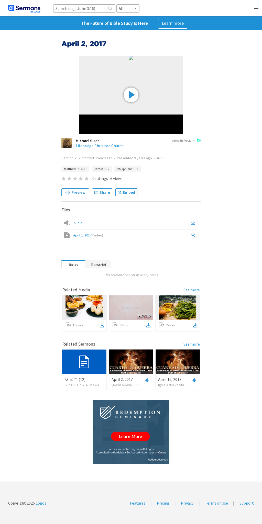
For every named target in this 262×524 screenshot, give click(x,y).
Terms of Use (216, 503)
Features (137, 503)
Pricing (163, 503)
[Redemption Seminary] (131, 432)
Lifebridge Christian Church (100, 145)
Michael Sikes (87, 140)
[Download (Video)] (194, 235)
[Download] (102, 325)
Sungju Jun (73, 385)
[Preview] (146, 380)
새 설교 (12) (75, 379)
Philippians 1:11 (127, 169)
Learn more (173, 23)
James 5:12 (101, 169)
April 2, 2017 (88, 235)
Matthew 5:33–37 (75, 169)
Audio (78, 223)
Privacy (187, 503)
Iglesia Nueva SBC (125, 385)
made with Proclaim (182, 140)
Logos (40, 503)
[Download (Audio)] (194, 223)
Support (246, 503)
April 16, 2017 (169, 379)
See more (191, 289)
